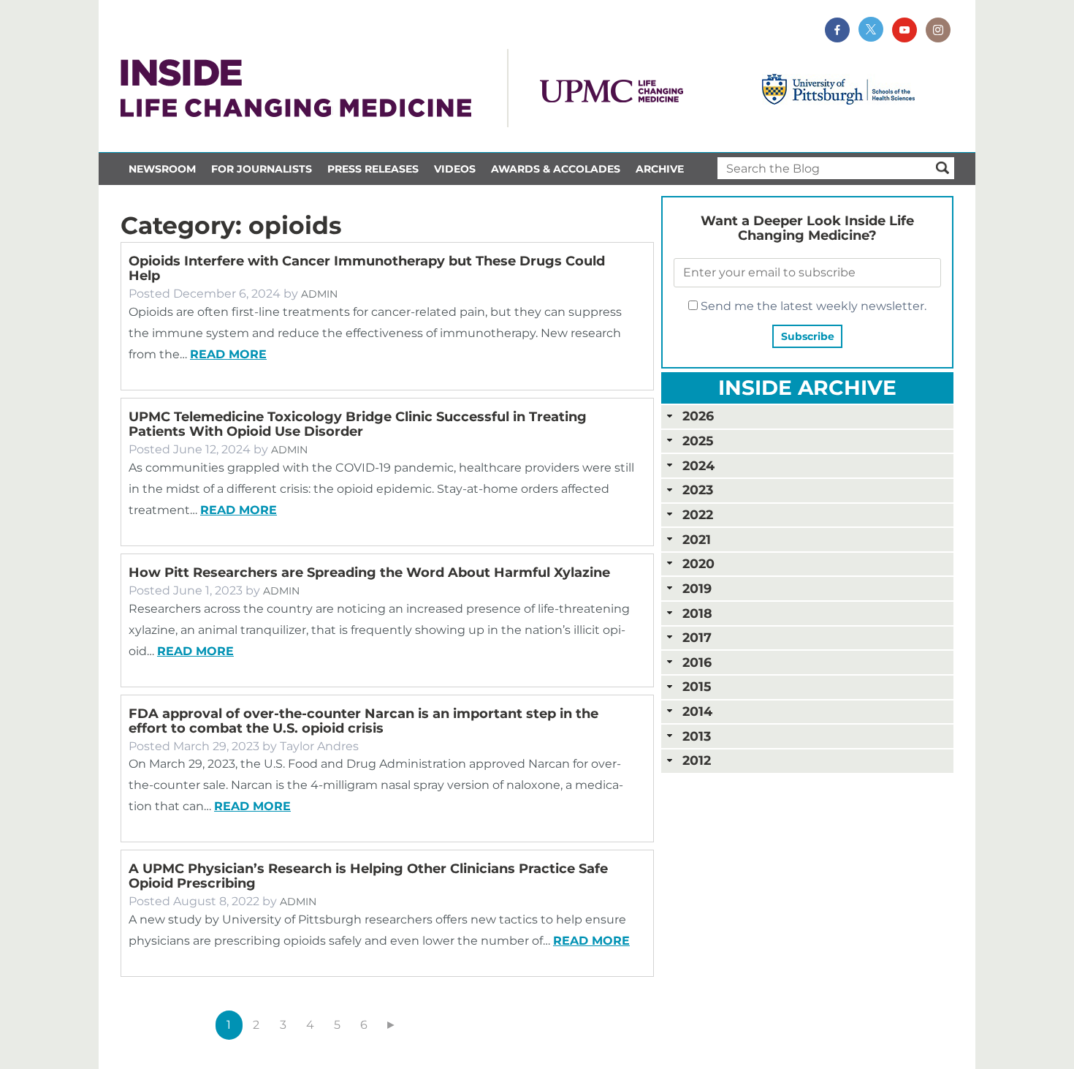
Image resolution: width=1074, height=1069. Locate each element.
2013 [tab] (696, 736)
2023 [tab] (697, 489)
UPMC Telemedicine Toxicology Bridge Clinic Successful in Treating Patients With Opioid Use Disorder (358, 424)
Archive (660, 168)
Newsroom (162, 168)
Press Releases (373, 168)
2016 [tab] (697, 662)
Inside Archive (807, 387)
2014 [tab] (697, 711)
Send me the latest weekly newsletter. (812, 306)
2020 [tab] (698, 563)
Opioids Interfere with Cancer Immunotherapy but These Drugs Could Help (367, 268)
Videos (455, 168)
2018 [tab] (697, 613)
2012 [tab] (696, 760)
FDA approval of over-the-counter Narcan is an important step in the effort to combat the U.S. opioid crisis (363, 721)
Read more (228, 354)
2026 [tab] (698, 415)
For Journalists (261, 168)
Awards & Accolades (555, 168)
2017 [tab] (697, 637)
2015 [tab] (696, 686)
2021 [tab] (696, 539)
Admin (319, 294)
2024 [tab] (698, 465)
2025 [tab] (697, 440)
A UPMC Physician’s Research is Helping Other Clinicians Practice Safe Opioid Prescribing (368, 876)
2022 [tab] (697, 514)
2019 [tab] (697, 588)
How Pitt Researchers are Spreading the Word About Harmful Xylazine (369, 572)
